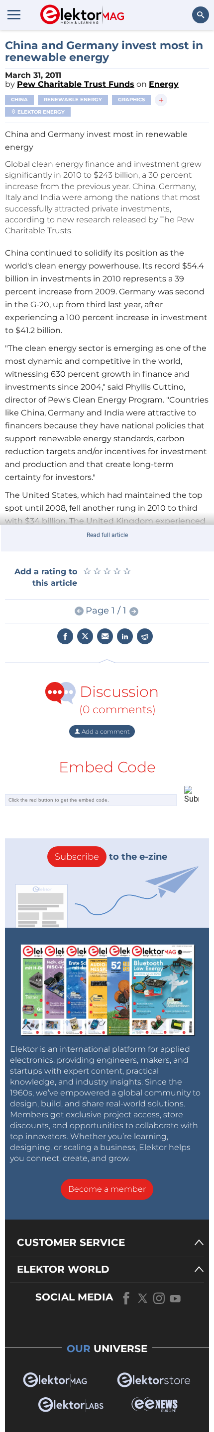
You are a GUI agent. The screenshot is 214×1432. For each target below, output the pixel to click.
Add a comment (105, 731)
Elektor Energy (40, 112)
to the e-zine (111, 856)
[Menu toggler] (13, 14)
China (19, 99)
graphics (131, 99)
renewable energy (73, 99)
